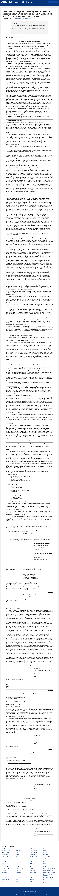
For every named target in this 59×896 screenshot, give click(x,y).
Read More (14, 32)
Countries (32, 879)
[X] (33, 891)
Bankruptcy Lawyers (6, 850)
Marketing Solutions (48, 4)
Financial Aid (46, 854)
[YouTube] (25, 891)
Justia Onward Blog (47, 879)
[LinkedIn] (23, 891)
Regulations (4, 872)
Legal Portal (17, 894)
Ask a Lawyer (11, 4)
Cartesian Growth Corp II (20, 7)
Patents (31, 876)
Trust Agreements (26, 18)
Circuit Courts (5, 876)
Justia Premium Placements (49, 872)
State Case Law (19, 872)
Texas (17, 879)
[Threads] (30, 891)
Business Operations (34, 852)
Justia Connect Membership (49, 868)
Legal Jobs (32, 868)
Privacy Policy (39, 894)
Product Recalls (33, 874)
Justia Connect (11, 894)
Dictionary (45, 850)
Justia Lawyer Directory (48, 870)
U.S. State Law (19, 866)
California (18, 874)
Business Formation (34, 850)
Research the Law (19, 4)
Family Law (18, 860)
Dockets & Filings (5, 879)
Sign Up (55, 1)
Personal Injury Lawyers (7, 861)
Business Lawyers (5, 852)
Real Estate (32, 860)
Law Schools (27, 4)
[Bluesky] (32, 891)
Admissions (45, 852)
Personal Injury (19, 861)
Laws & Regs (34, 4)
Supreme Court (5, 874)
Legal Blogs (32, 870)
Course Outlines (46, 856)
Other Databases (34, 866)
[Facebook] (27, 891)
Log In (50, 1)
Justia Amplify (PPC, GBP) (48, 877)
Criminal (17, 852)
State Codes (18, 870)
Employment (32, 854)
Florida (17, 876)
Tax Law (31, 861)
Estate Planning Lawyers (7, 858)
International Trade (34, 858)
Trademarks (32, 877)
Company (23, 894)
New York (18, 877)
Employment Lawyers (6, 856)
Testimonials (46, 881)
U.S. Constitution (5, 868)
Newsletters (40, 4)
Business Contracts (11, 7)
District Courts (5, 877)
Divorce (17, 854)
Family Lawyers (5, 860)
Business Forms (33, 872)
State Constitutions (20, 868)
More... (3, 863)
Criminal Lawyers (5, 854)
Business (32, 849)
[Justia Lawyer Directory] (35, 891)
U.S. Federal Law (6, 866)
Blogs (44, 860)
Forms (5, 7)
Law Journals (46, 858)
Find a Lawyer (4, 4)
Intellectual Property (34, 856)
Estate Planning (19, 858)
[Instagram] (28, 891)
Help (27, 894)
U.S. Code (4, 870)
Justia (2, 7)
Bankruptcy (18, 850)
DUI (16, 856)
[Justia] (6, 2)
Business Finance (17, 18)
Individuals (18, 849)
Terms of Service (32, 894)
